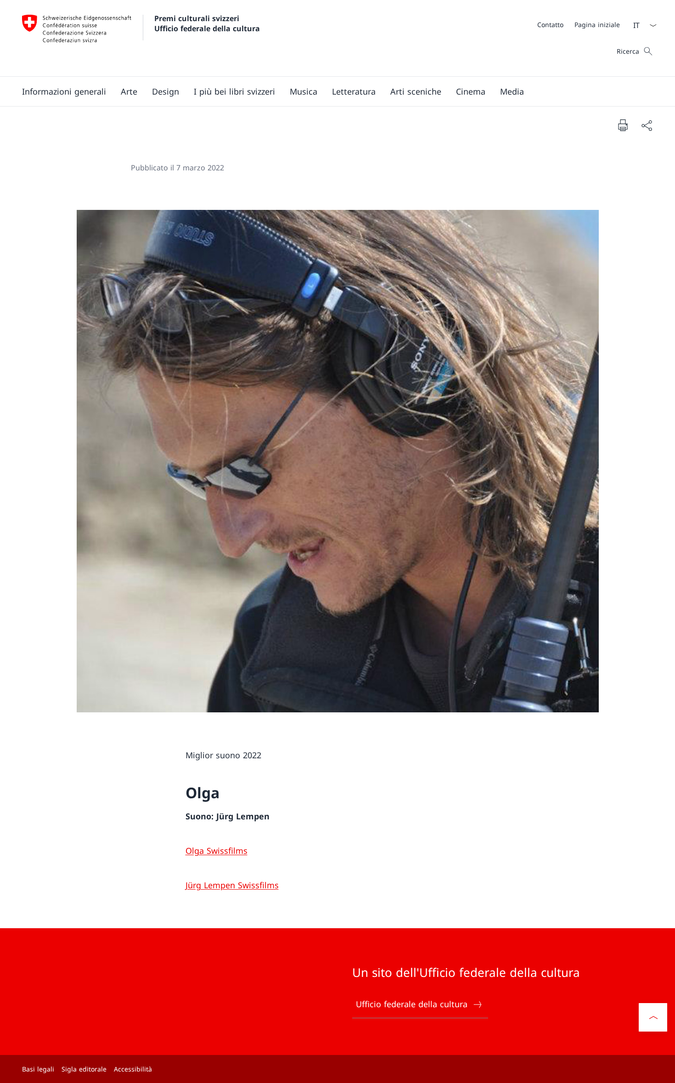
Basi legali (38, 1069)
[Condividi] (646, 125)
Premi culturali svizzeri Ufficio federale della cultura (207, 23)
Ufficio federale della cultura (411, 1004)
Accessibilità (133, 1069)
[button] (64, 91)
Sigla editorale (84, 1069)
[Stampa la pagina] (623, 125)
